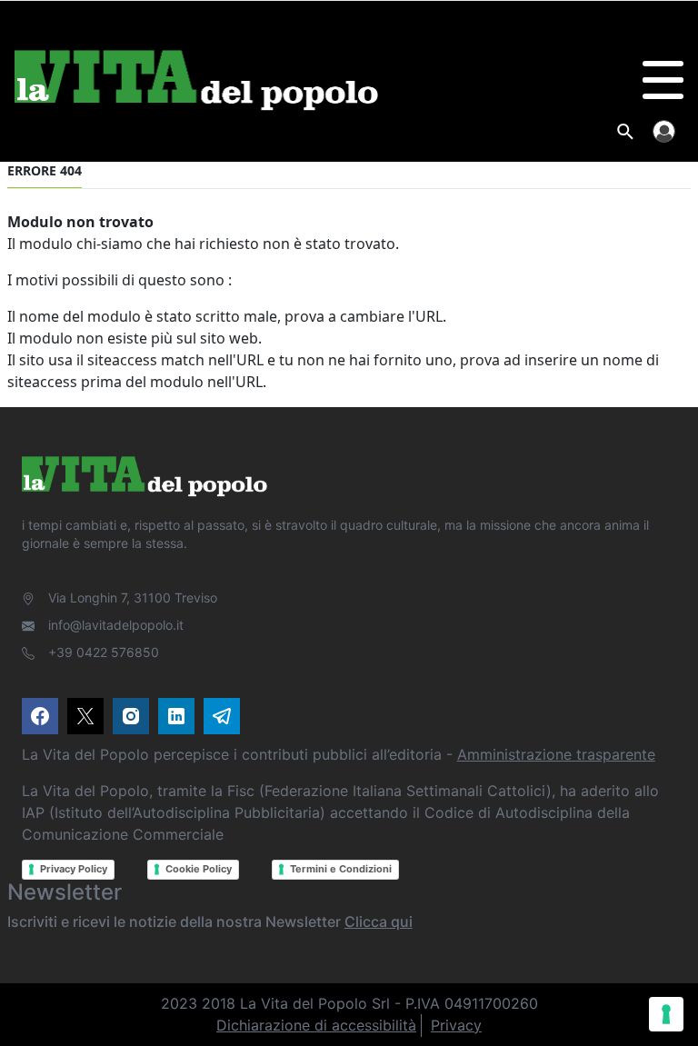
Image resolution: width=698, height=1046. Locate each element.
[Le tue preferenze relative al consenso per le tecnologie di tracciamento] (666, 1014)
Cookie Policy (198, 868)
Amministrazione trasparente (556, 754)
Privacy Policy (73, 868)
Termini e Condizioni (341, 868)
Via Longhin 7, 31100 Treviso (132, 597)
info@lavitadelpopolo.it (116, 625)
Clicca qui (378, 921)
